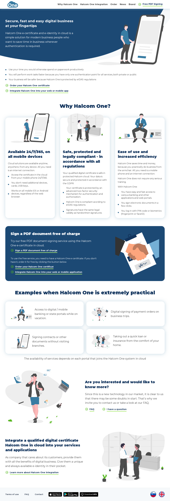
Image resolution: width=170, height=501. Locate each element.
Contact (39, 494)
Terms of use (12, 494)
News (123, 4)
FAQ (27, 494)
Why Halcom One (68, 4)
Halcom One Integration (94, 4)
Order (113, 4)
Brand (132, 4)
